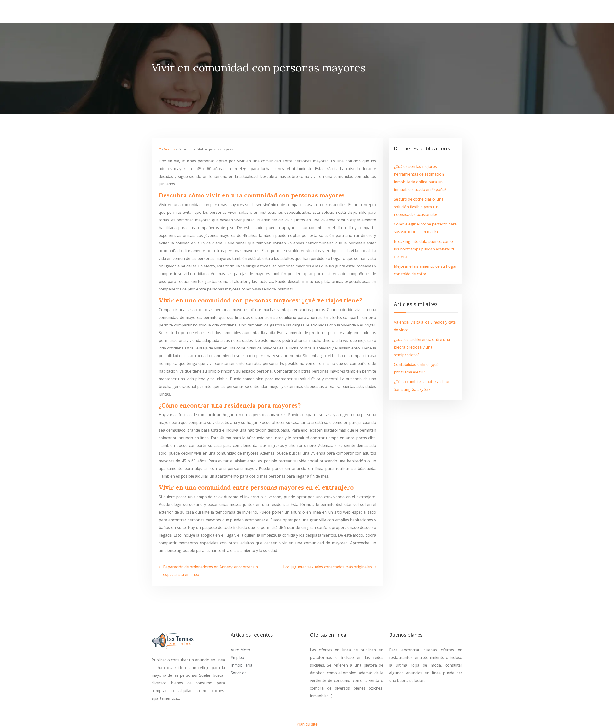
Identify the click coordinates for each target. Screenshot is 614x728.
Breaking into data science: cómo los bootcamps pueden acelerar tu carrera (424, 249)
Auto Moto (240, 649)
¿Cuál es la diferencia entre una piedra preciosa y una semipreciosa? (422, 347)
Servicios (169, 149)
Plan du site (307, 724)
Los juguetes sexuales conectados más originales (327, 566)
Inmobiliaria (241, 665)
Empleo (237, 657)
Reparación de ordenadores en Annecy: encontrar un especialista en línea (210, 570)
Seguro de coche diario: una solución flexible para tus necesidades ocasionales (418, 206)
